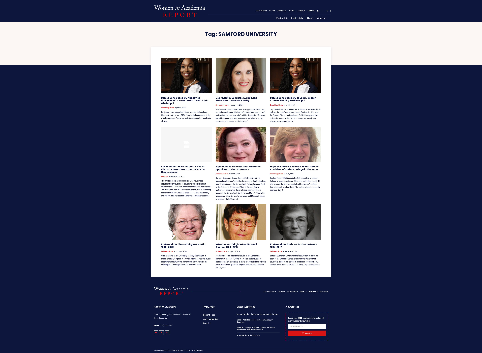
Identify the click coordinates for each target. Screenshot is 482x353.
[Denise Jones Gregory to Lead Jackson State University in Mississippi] (295, 75)
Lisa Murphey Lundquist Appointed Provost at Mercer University (236, 99)
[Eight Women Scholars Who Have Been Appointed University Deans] (241, 144)
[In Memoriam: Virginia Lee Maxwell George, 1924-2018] (241, 222)
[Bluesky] (327, 11)
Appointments (222, 174)
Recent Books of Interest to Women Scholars (257, 314)
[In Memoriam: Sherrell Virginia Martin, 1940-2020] (186, 222)
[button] (318, 11)
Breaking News (167, 108)
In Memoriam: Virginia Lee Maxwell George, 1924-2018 (236, 246)
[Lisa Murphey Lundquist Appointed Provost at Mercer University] (241, 75)
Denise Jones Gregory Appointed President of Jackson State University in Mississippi (184, 100)
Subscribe (308, 333)
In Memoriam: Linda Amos (248, 335)
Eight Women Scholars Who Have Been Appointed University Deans (238, 168)
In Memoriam (167, 251)
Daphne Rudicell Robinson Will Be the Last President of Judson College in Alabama (294, 168)
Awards (164, 176)
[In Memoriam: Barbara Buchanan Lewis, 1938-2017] (295, 222)
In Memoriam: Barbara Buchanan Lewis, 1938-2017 (293, 246)
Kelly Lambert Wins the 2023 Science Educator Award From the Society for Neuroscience (183, 169)
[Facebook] (330, 11)
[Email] (167, 332)
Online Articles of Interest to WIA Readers (254, 321)
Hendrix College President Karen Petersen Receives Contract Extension (256, 328)
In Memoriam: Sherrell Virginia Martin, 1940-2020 (183, 246)
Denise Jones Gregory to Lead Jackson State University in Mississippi (293, 99)
